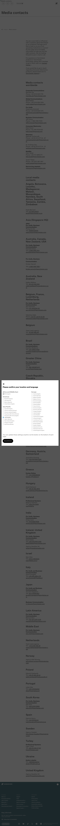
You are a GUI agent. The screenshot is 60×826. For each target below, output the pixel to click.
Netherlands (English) (38, 421)
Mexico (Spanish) (8, 402)
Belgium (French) (37, 399)
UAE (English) (7, 394)
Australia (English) (8, 408)
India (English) (7, 417)
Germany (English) (37, 407)
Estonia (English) (37, 402)
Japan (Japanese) (8, 419)
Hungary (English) (37, 411)
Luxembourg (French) (38, 420)
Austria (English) (36, 394)
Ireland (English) (36, 413)
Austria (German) (37, 395)
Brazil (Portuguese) (8, 398)
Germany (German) (37, 409)
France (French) (36, 406)
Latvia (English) (36, 414)
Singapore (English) (8, 422)
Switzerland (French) (37, 427)
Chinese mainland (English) (10, 412)
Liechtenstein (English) (38, 416)
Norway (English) (37, 423)
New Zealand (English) (9, 420)
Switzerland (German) (38, 428)
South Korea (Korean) (9, 424)
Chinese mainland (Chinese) (10, 410)
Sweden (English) (37, 425)
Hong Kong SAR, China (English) (11, 415)
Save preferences (8, 440)
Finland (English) (37, 404)
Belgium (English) (37, 397)
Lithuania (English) (37, 418)
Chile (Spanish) (7, 400)
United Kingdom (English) (38, 430)
